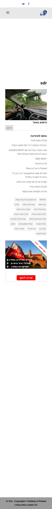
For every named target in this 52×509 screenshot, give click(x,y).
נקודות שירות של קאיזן (18, 219)
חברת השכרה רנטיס (21, 214)
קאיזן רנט (42, 229)
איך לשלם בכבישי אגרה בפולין (26, 200)
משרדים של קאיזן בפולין (37, 219)
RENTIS (43, 200)
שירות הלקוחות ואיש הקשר (34, 191)
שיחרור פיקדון (19, 229)
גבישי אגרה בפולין (29, 204)
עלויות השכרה (41, 224)
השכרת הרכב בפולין (23, 209)
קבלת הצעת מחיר (38, 140)
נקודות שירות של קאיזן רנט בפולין (31, 182)
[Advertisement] (26, 46)
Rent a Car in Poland (36, 168)
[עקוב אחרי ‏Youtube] (23, 4)
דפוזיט (17, 204)
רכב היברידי (32, 229)
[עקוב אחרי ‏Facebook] (29, 4)
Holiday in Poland (37, 501)
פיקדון (13, 224)
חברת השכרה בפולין (39, 214)
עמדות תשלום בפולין (25, 224)
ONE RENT (41, 159)
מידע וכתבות (41, 163)
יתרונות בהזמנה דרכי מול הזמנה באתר (29, 145)
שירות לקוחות (41, 234)
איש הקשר (42, 204)
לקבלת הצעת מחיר (38, 187)
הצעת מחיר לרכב (40, 209)
